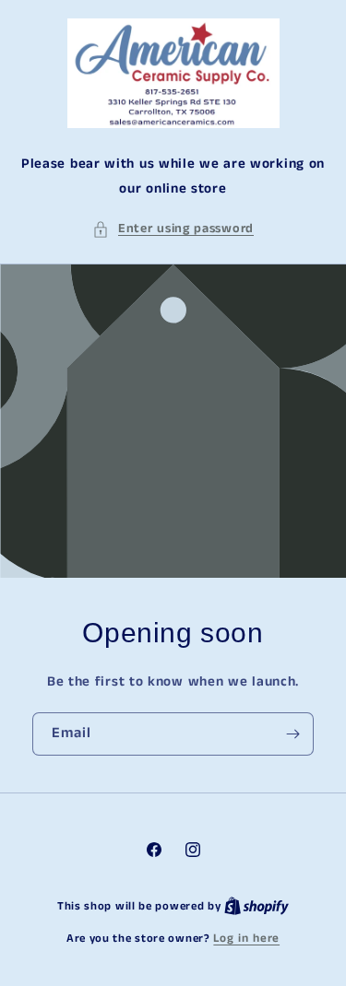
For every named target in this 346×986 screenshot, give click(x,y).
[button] (173, 229)
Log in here (246, 938)
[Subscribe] (292, 734)
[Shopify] (256, 906)
